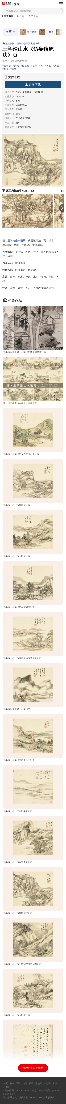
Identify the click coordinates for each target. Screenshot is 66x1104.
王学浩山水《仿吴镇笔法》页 (17, 913)
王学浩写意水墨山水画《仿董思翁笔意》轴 (24, 352)
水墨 (35, 65)
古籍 (21, 16)
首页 (5, 1083)
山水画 (25, 65)
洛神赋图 (31, 32)
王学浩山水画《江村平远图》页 (19, 760)
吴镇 (14, 68)
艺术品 (34, 16)
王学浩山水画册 (16, 240)
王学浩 (7, 65)
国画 (16, 4)
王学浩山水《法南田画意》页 (17, 811)
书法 (12, 1083)
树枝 (6, 68)
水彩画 (47, 1083)
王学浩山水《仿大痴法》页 (16, 556)
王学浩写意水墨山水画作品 (16, 709)
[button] (61, 191)
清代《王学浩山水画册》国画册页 (20, 403)
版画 (31, 1083)
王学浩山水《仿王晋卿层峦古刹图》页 (22, 964)
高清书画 (8, 16)
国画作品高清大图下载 (28, 43)
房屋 (56, 65)
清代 (16, 65)
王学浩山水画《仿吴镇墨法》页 (19, 607)
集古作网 (9, 43)
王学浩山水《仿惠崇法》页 (16, 505)
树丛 (48, 65)
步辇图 (50, 32)
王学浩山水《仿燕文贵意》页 (17, 862)
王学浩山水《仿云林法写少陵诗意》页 (22, 658)
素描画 (38, 1083)
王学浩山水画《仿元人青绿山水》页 (21, 454)
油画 (24, 1083)
